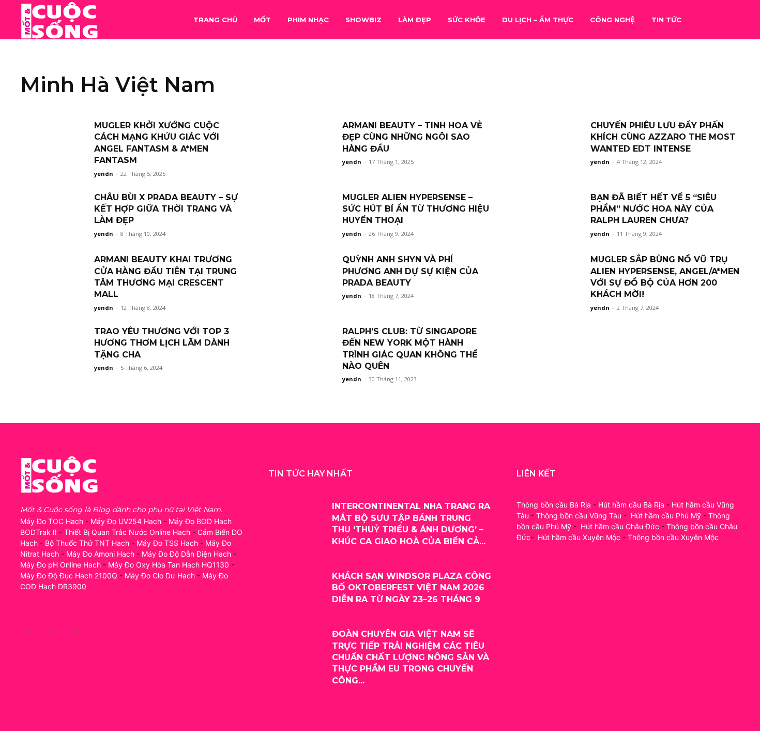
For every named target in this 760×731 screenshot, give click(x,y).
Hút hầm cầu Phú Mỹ (666, 515)
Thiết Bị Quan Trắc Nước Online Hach (127, 532)
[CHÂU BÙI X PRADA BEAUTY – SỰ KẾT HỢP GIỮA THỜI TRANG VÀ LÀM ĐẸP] (53, 215)
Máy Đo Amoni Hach (100, 553)
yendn (103, 173)
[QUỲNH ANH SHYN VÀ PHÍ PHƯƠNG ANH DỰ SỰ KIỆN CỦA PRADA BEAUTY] (302, 277)
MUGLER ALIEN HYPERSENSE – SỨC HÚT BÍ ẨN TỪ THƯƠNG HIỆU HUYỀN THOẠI (415, 209)
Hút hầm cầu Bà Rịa (631, 504)
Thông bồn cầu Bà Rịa (553, 504)
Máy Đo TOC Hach (51, 521)
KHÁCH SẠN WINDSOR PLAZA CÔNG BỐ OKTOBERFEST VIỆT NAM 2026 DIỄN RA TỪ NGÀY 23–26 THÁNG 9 (411, 587)
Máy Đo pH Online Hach (60, 564)
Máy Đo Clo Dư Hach (160, 575)
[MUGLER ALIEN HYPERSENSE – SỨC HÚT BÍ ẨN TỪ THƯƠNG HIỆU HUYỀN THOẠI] (302, 215)
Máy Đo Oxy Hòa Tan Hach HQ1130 (168, 564)
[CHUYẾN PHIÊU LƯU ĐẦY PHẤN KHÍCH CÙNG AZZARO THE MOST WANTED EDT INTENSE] (550, 143)
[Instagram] (52, 632)
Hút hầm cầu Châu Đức (620, 526)
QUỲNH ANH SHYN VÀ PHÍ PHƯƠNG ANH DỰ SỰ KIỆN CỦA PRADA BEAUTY (410, 271)
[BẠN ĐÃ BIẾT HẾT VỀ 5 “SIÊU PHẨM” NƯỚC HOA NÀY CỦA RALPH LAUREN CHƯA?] (550, 215)
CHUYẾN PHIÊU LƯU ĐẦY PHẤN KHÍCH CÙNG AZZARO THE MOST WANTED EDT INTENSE (663, 137)
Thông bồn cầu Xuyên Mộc (673, 537)
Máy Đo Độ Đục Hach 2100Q (68, 575)
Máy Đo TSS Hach (167, 543)
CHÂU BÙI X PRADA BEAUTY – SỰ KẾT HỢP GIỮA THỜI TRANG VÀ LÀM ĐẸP (166, 209)
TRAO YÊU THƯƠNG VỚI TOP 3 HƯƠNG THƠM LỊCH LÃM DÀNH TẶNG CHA (162, 343)
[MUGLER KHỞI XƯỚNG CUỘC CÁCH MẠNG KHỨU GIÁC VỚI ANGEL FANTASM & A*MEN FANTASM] (53, 143)
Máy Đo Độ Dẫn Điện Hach (186, 553)
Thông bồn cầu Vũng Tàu (578, 515)
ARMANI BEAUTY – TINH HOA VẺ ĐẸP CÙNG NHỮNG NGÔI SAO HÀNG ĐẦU (412, 137)
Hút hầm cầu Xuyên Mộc (579, 537)
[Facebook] (29, 632)
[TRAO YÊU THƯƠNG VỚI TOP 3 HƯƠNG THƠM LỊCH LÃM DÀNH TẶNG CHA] (53, 349)
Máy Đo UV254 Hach (125, 521)
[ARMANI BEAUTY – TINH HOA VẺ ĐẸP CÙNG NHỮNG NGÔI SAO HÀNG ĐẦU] (302, 143)
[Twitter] (76, 632)
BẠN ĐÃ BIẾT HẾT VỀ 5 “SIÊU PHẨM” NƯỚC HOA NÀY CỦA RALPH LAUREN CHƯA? (653, 209)
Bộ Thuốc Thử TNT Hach (87, 543)
